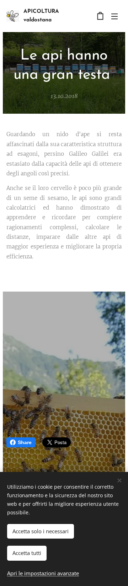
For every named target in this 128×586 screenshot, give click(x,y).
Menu (114, 16)
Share (25, 442)
